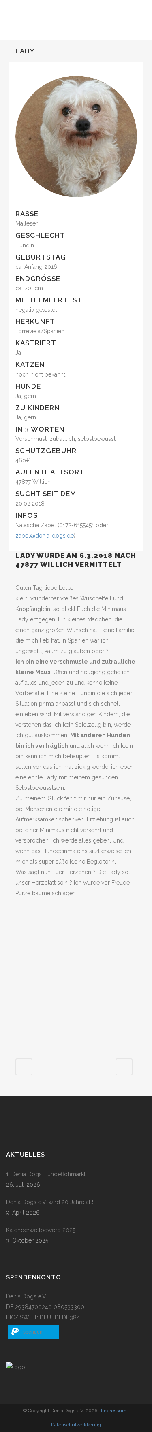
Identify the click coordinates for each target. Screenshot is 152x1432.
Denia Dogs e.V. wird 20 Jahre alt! (49, 1202)
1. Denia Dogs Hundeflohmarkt (46, 1174)
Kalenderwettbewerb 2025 (40, 1230)
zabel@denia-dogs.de (44, 535)
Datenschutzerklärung (76, 1425)
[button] (33, 1332)
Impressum (113, 1410)
